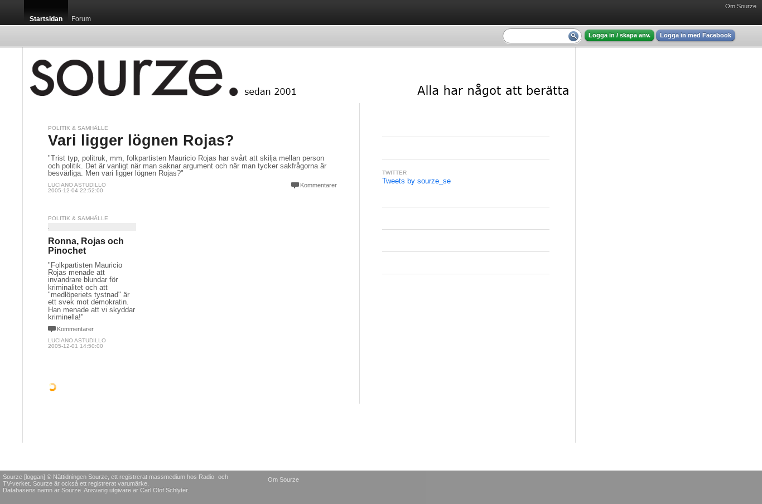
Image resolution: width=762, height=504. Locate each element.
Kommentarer (318, 185)
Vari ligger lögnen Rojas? (141, 140)
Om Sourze (740, 6)
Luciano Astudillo (77, 185)
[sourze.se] (299, 75)
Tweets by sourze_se (416, 181)
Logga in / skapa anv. (619, 35)
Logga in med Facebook (695, 35)
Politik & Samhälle (78, 128)
